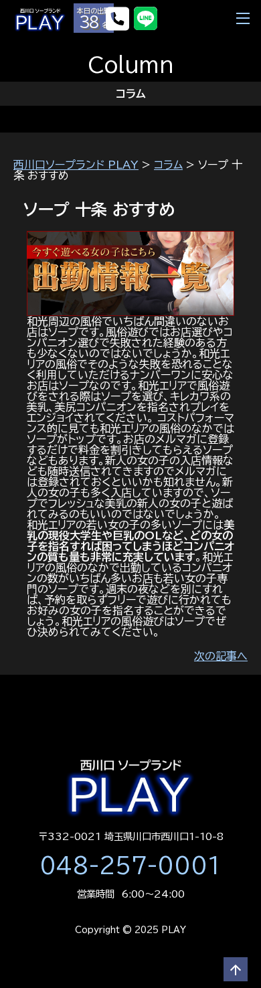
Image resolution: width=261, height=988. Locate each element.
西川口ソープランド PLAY (76, 164)
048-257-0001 (130, 865)
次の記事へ (221, 656)
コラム (168, 164)
